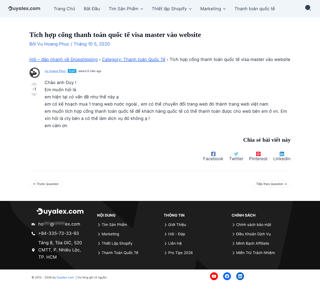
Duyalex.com (66, 277)
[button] (140, 8)
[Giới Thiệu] (175, 224)
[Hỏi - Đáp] (174, 234)
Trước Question (46, 184)
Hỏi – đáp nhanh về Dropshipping (63, 59)
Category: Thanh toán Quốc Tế (133, 59)
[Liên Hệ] (173, 243)
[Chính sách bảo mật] (251, 224)
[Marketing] (108, 234)
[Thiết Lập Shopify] (114, 243)
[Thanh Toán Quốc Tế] (117, 252)
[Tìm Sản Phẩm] (112, 224)
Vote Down (34, 96)
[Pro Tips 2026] (178, 252)
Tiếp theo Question (271, 184)
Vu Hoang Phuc (55, 71)
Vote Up (34, 81)
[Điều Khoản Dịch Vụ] (251, 234)
